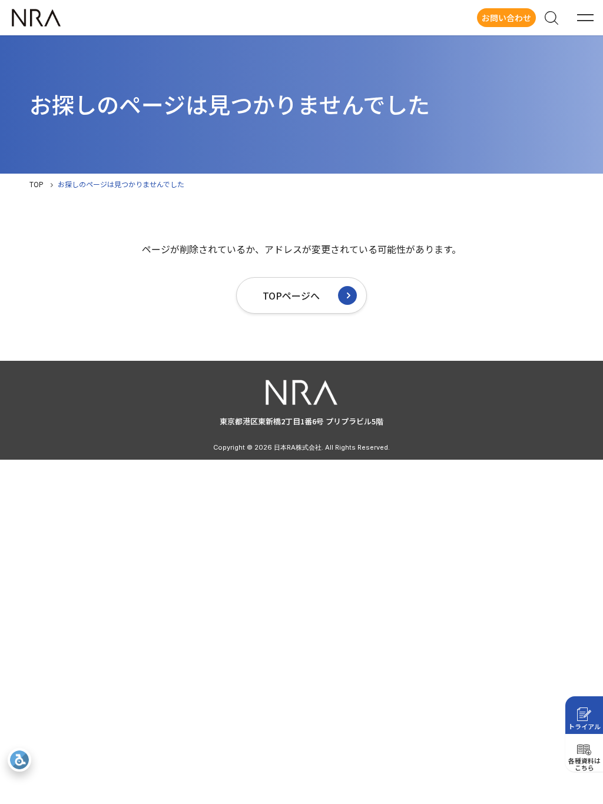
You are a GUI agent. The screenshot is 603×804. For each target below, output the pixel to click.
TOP (36, 184)
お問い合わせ (506, 18)
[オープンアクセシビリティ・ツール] (19, 760)
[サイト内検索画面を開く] (551, 17)
